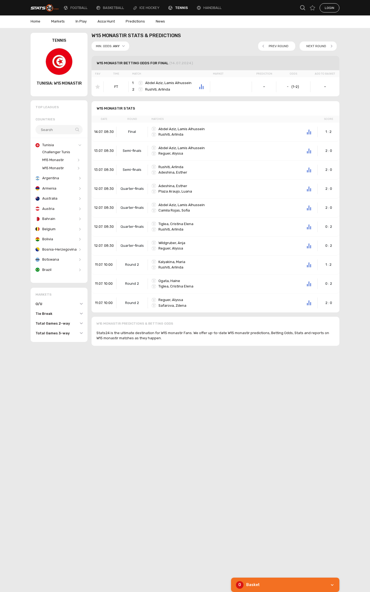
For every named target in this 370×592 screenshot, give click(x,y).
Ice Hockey (149, 8)
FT (116, 87)
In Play (81, 21)
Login (329, 8)
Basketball (113, 8)
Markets (58, 21)
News (160, 21)
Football (78, 8)
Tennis (181, 8)
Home (35, 21)
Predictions (135, 21)
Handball (212, 8)
